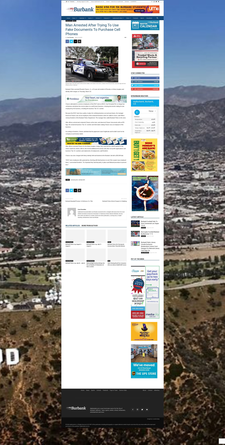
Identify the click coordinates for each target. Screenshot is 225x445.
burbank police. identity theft (78, 179)
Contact (108, 1)
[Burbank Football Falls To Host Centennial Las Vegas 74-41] (135, 209)
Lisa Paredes (70, 37)
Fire (109, 260)
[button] (157, 18)
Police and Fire (69, 20)
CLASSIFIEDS (133, 1)
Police (74, 20)
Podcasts (135, 18)
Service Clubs (123, 389)
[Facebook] (152, 1)
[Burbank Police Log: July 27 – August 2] (96, 236)
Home (68, 18)
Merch (142, 18)
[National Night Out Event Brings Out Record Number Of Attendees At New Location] (96, 255)
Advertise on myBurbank (117, 1)
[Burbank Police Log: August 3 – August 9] (75, 236)
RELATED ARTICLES (73, 226)
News (73, 18)
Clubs (127, 18)
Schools (98, 18)
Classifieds (149, 18)
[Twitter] (156, 1)
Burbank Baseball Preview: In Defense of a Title (79, 201)
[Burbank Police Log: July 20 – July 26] (75, 255)
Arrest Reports (69, 242)
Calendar (127, 1)
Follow (156, 81)
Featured (106, 18)
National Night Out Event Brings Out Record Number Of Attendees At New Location (96, 264)
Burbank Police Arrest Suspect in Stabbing (114, 201)
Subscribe (155, 89)
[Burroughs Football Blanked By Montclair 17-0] (135, 220)
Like (157, 78)
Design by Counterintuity (153, 418)
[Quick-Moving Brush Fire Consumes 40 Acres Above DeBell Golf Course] (117, 255)
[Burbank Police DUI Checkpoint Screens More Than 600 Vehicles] (117, 236)
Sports (90, 18)
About (144, 389)
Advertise (156, 389)
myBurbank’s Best (117, 18)
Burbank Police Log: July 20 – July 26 (75, 263)
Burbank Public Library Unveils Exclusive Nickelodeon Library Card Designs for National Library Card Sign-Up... (150, 232)
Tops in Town (114, 389)
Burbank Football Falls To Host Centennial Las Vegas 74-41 (150, 209)
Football (143, 213)
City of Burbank (90, 260)
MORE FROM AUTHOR (90, 226)
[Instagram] (154, 1)
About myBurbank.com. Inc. (97, 1)
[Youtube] (158, 1)
